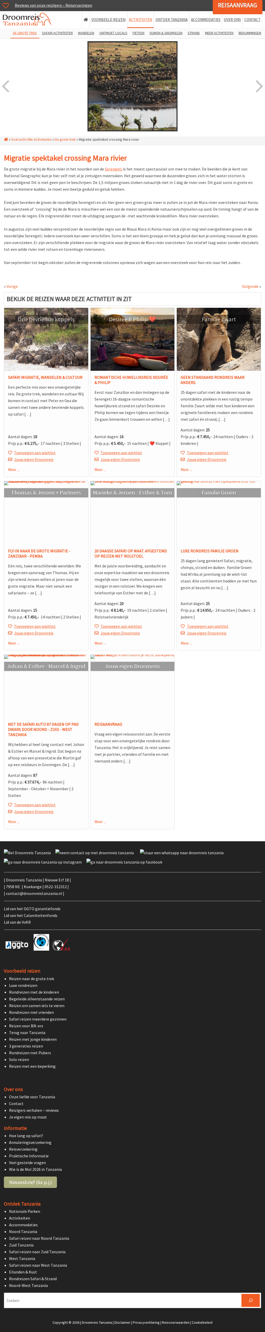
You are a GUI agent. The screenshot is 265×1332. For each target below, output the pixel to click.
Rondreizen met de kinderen (34, 991)
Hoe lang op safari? (26, 1135)
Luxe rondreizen (23, 985)
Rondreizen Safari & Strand (33, 1278)
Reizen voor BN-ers (26, 1025)
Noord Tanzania (23, 1231)
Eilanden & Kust (23, 1271)
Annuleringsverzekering (30, 1142)
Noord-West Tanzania (28, 1285)
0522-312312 (56, 886)
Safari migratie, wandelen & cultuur (45, 377)
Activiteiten (19, 1218)
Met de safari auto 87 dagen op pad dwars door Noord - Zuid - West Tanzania (43, 729)
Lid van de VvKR (17, 922)
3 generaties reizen (26, 1045)
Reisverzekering (23, 1149)
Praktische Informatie (29, 1155)
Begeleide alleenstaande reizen (37, 998)
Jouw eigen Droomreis (34, 459)
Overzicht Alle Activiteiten (31, 139)
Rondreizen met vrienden (31, 1012)
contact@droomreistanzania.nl (34, 893)
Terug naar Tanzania (27, 1032)
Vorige (12, 286)
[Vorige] (6, 86)
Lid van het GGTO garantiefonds (32, 908)
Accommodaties (23, 1224)
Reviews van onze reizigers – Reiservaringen (53, 5)
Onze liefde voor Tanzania (32, 1096)
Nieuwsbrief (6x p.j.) (30, 1182)
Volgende (250, 286)
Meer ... (13, 469)
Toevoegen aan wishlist (35, 452)
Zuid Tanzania (21, 1245)
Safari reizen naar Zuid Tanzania (37, 1251)
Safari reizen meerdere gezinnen (38, 1018)
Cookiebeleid (202, 1322)
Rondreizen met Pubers (30, 1052)
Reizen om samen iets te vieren (36, 1005)
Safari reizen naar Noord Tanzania (39, 1238)
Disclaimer (122, 1322)
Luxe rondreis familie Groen (210, 550)
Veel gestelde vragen (27, 1162)
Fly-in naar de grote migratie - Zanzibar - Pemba (39, 553)
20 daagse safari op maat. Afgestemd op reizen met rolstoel (130, 553)
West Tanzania (22, 1258)
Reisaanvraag (237, 5)
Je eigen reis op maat (28, 1117)
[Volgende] (259, 86)
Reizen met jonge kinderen (33, 1039)
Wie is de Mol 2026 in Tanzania (35, 1169)
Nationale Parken (24, 1211)
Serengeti (113, 169)
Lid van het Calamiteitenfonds (30, 915)
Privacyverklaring (146, 1322)
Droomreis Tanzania (29, 20)
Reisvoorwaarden (175, 1322)
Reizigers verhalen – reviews (34, 1110)
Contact (16, 1103)
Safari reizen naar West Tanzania (38, 1265)
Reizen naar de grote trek (31, 978)
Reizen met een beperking (32, 1066)
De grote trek (65, 139)
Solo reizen (19, 1059)
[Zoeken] (250, 1300)
